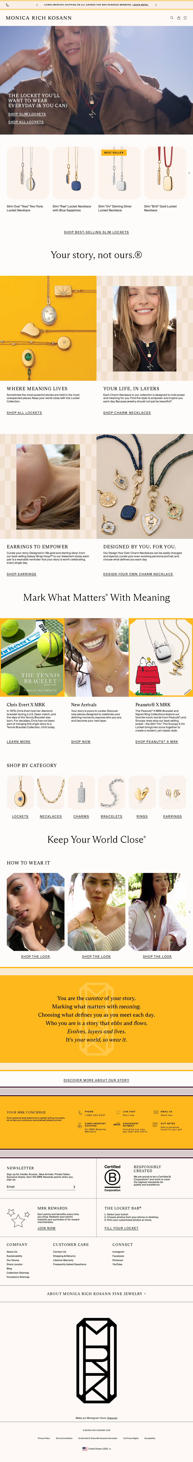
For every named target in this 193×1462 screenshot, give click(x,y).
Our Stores (13, 1260)
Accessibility (149, 1438)
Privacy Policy (44, 1438)
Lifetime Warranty (63, 1260)
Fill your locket (122, 1228)
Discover (112, 1418)
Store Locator (15, 1264)
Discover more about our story (96, 1080)
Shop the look (35, 957)
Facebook (118, 1256)
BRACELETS (111, 816)
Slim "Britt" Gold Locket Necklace (160, 208)
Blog (9, 1269)
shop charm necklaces (127, 413)
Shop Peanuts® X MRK (156, 742)
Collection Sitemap (18, 1273)
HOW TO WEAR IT (28, 863)
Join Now (47, 1228)
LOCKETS (20, 816)
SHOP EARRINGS (21, 574)
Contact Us (59, 1252)
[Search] (172, 17)
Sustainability (14, 1256)
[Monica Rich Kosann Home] (38, 18)
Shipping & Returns (64, 1256)
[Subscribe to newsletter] (74, 1187)
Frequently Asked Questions (69, 1264)
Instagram (118, 1252)
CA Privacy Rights (130, 1438)
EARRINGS (172, 816)
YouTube (117, 1264)
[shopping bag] (178, 17)
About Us (12, 1252)
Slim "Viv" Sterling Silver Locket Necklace (115, 208)
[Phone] (8, 4)
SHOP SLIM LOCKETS (13, 27)
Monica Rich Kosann (95, 1430)
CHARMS (81, 816)
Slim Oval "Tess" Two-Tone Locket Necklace (25, 208)
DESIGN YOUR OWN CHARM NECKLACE (138, 574)
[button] (37, 5)
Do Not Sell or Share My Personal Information (97, 1438)
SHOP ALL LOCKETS (26, 122)
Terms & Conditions (64, 1438)
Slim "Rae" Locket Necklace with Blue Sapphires (72, 208)
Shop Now (81, 742)
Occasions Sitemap (18, 1277)
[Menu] (185, 17)
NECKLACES (51, 816)
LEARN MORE (19, 742)
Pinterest (117, 1260)
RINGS (142, 816)
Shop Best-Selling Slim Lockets (96, 232)
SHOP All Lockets (24, 413)
